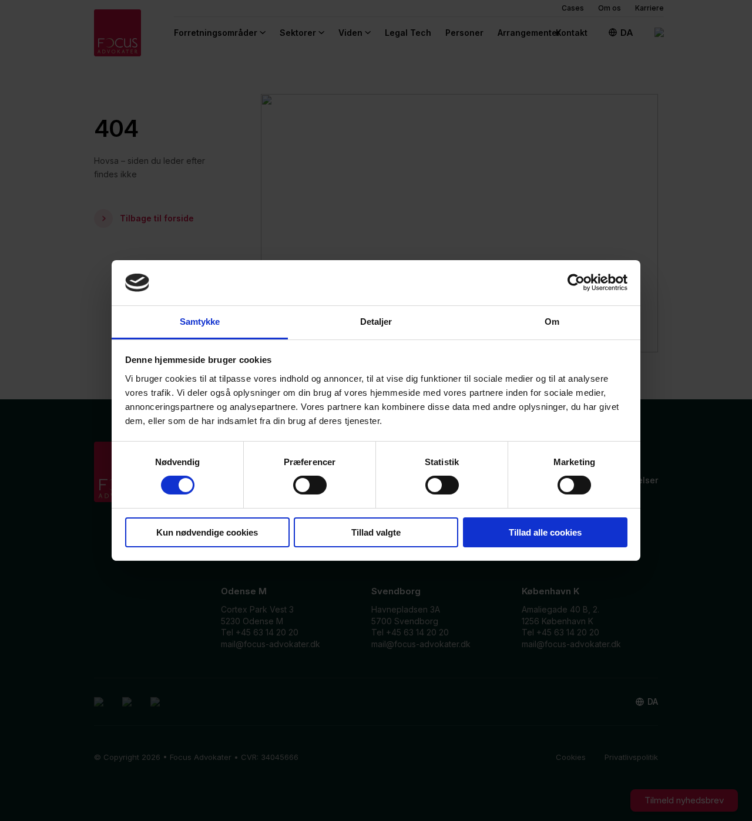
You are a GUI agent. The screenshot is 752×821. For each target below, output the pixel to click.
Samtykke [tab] (200, 322)
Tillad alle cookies (545, 532)
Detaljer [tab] (376, 322)
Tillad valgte (376, 532)
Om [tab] (552, 322)
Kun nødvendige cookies (207, 532)
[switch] (310, 485)
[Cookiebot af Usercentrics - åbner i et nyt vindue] (576, 282)
